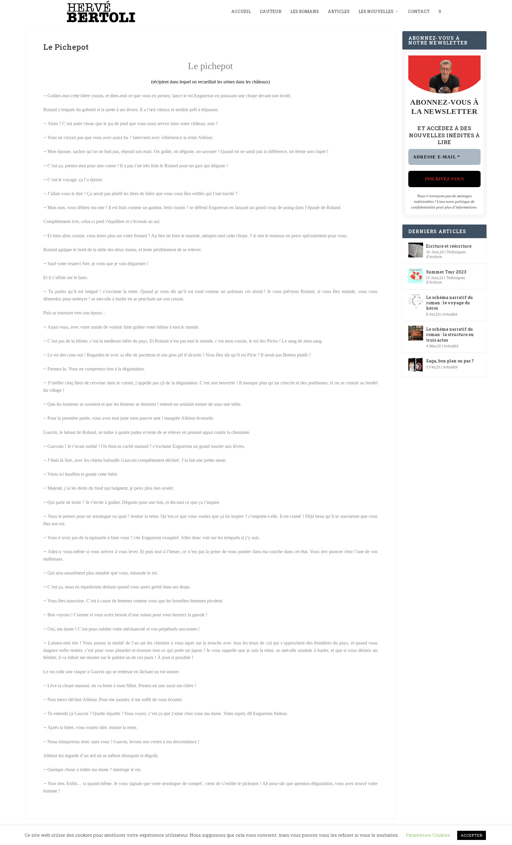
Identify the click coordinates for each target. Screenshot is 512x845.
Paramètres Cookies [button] (428, 835)
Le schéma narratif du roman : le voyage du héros (449, 303)
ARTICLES (339, 11)
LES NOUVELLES (376, 11)
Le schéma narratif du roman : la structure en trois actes (450, 334)
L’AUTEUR (270, 11)
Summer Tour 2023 (446, 272)
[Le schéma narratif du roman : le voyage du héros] (415, 301)
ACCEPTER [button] (471, 835)
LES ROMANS (304, 11)
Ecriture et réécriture (448, 246)
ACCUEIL (241, 11)
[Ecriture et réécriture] (415, 250)
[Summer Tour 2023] (415, 275)
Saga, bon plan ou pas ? (450, 361)
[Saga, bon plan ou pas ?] (415, 364)
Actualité (449, 314)
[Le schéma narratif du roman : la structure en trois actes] (415, 333)
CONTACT (419, 11)
